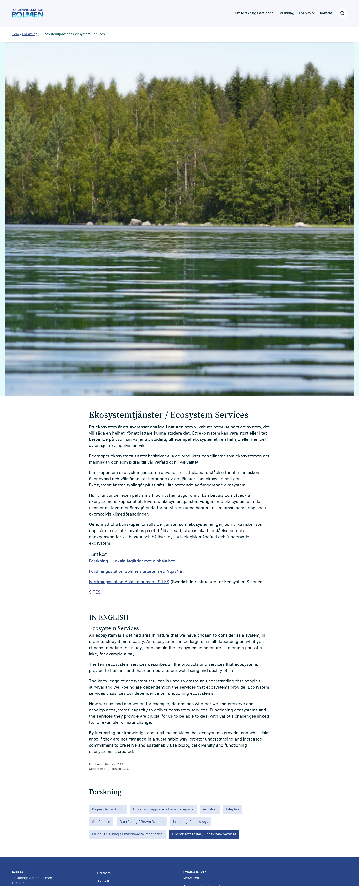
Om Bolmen (101, 822)
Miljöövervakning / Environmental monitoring (127, 834)
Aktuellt (103, 881)
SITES (95, 592)
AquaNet (210, 809)
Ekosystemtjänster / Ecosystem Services (73, 34)
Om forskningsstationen (254, 13)
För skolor (307, 13)
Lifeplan (232, 809)
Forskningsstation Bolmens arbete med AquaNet (136, 571)
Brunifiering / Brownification (142, 822)
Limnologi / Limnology (190, 822)
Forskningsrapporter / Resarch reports (163, 809)
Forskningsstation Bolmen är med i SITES (129, 582)
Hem (15, 34)
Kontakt (326, 13)
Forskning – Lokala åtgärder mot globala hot (132, 561)
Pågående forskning (107, 809)
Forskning (286, 13)
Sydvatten (191, 878)
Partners (104, 873)
